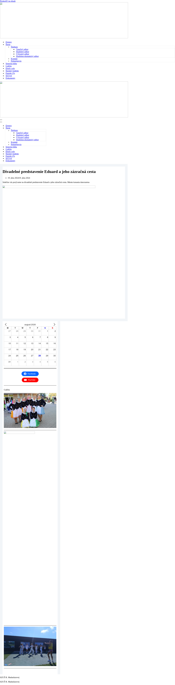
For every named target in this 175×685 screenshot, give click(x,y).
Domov (9, 42)
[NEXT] (54, 324)
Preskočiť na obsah (8, 1)
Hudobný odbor (22, 52)
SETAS (9, 76)
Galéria (9, 66)
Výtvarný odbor (22, 54)
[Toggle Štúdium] (44, 130)
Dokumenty (10, 78)
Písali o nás (10, 68)
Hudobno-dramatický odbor (27, 56)
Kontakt (14, 59)
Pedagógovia (16, 61)
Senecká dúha (11, 63)
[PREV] (6, 324)
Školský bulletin (12, 71)
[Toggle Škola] (45, 128)
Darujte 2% (10, 73)
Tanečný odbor (22, 49)
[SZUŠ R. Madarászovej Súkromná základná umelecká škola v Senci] (64, 37)
